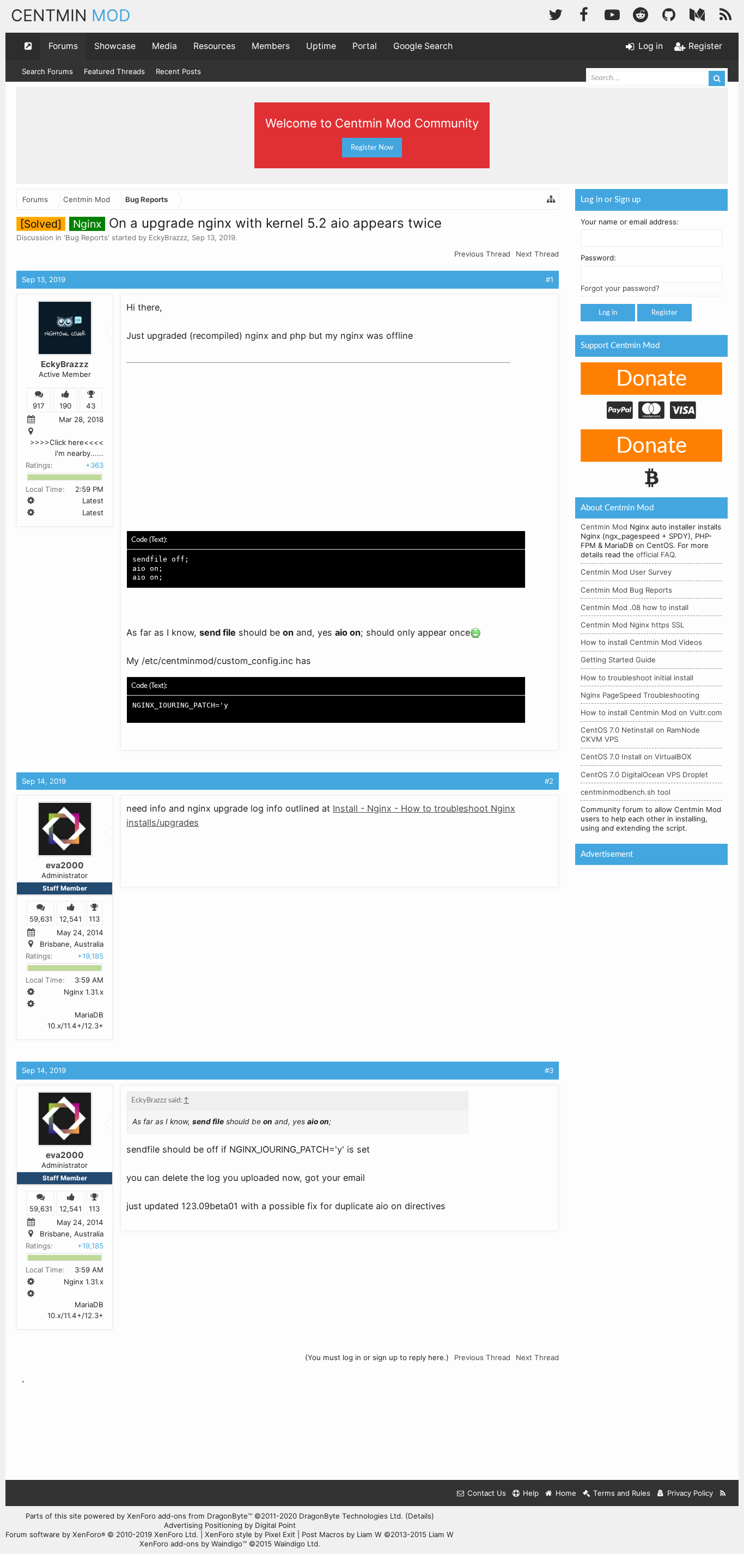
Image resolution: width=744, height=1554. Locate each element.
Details (419, 1516)
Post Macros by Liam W (378, 1534)
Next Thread (537, 253)
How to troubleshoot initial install (637, 677)
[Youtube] (612, 13)
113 (94, 919)
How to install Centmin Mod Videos (641, 642)
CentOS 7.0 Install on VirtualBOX (636, 756)
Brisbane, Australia (71, 944)
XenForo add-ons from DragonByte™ (189, 1516)
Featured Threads (114, 71)
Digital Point (275, 1525)
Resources (214, 46)
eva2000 (65, 865)
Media (164, 46)
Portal (364, 46)
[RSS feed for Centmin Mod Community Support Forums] (723, 1493)
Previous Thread (482, 253)
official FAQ (655, 554)
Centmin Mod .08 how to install (634, 607)
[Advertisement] (208, 436)
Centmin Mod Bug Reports (626, 590)
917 (39, 405)
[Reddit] (640, 13)
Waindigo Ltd (296, 1543)
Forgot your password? (620, 288)
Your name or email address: (630, 221)
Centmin (71, 15)
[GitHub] (669, 13)
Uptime (321, 46)
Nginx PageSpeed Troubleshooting (640, 695)
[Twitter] (555, 13)
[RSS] (725, 13)
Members (271, 46)
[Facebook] (584, 13)
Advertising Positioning (203, 1525)
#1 (549, 279)
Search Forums (47, 71)
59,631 (40, 919)
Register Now (372, 147)
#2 (549, 781)
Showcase (115, 46)
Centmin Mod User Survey (626, 572)
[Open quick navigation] (28, 46)
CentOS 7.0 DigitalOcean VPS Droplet (644, 774)
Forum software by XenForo (101, 1534)
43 (90, 405)
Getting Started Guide (618, 659)
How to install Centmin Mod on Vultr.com (651, 712)
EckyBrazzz (168, 237)
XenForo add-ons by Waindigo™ (193, 1543)
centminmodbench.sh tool (625, 792)
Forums (63, 46)
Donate (651, 379)
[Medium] (697, 13)
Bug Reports (86, 237)
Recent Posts (178, 71)
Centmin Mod (604, 526)
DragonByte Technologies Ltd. (351, 1516)
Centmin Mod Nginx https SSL (632, 624)
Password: (598, 257)
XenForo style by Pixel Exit (250, 1534)
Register (664, 312)
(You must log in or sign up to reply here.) (377, 1357)
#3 (549, 1070)
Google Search (423, 46)
